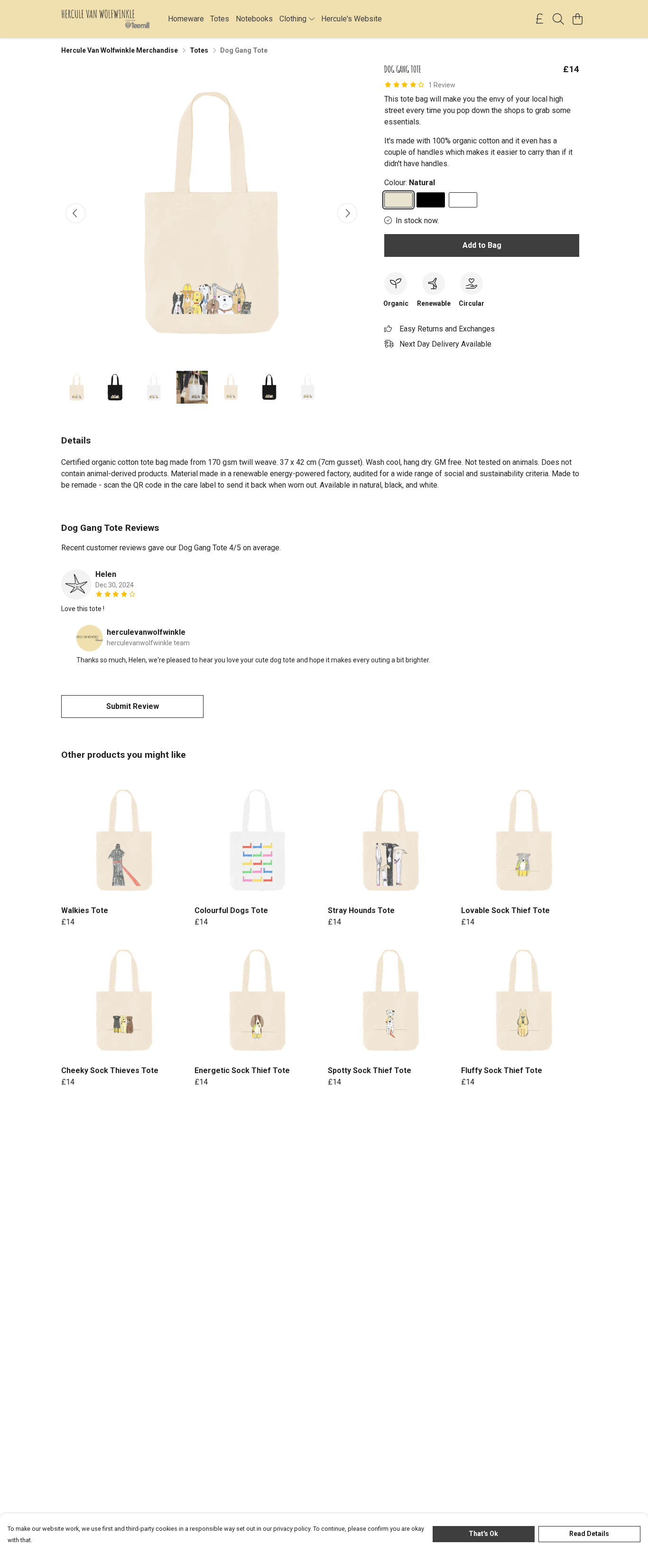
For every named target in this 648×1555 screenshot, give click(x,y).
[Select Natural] (398, 199)
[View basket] (577, 18)
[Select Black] (431, 199)
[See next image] (347, 213)
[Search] (558, 18)
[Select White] (463, 199)
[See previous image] (75, 213)
